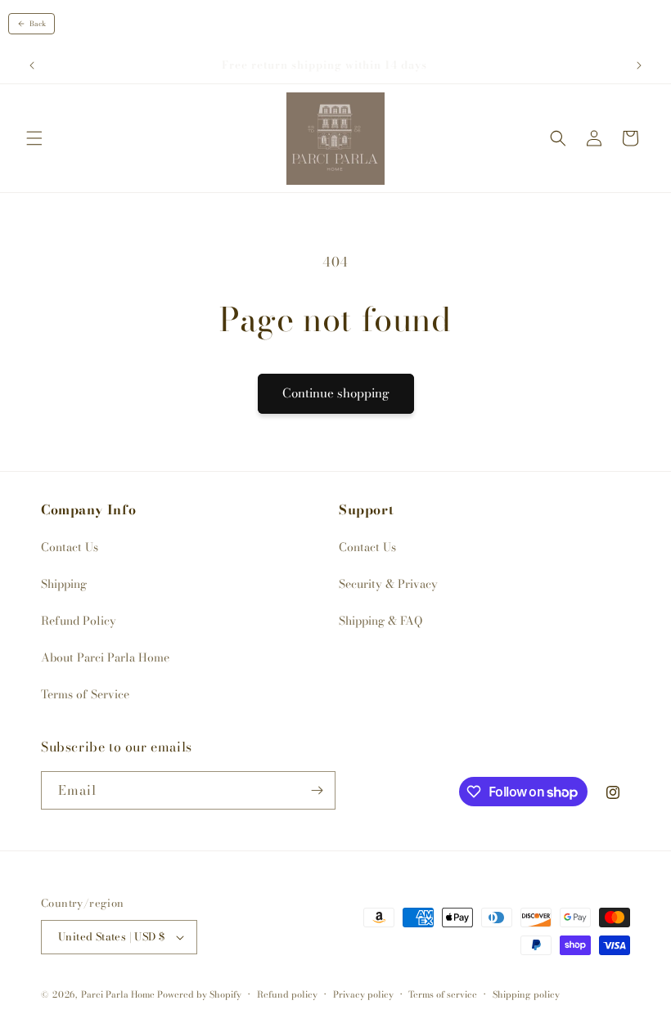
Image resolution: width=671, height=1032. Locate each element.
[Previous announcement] (32, 65)
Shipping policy (526, 994)
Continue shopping (336, 393)
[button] (34, 138)
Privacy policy (363, 994)
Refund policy (287, 994)
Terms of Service (85, 694)
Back (37, 23)
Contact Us (69, 547)
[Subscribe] (317, 790)
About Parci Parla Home (105, 657)
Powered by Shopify (199, 994)
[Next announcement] (639, 65)
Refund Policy (78, 621)
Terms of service (442, 994)
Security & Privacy (388, 584)
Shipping (64, 584)
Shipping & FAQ (380, 621)
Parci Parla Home (118, 994)
